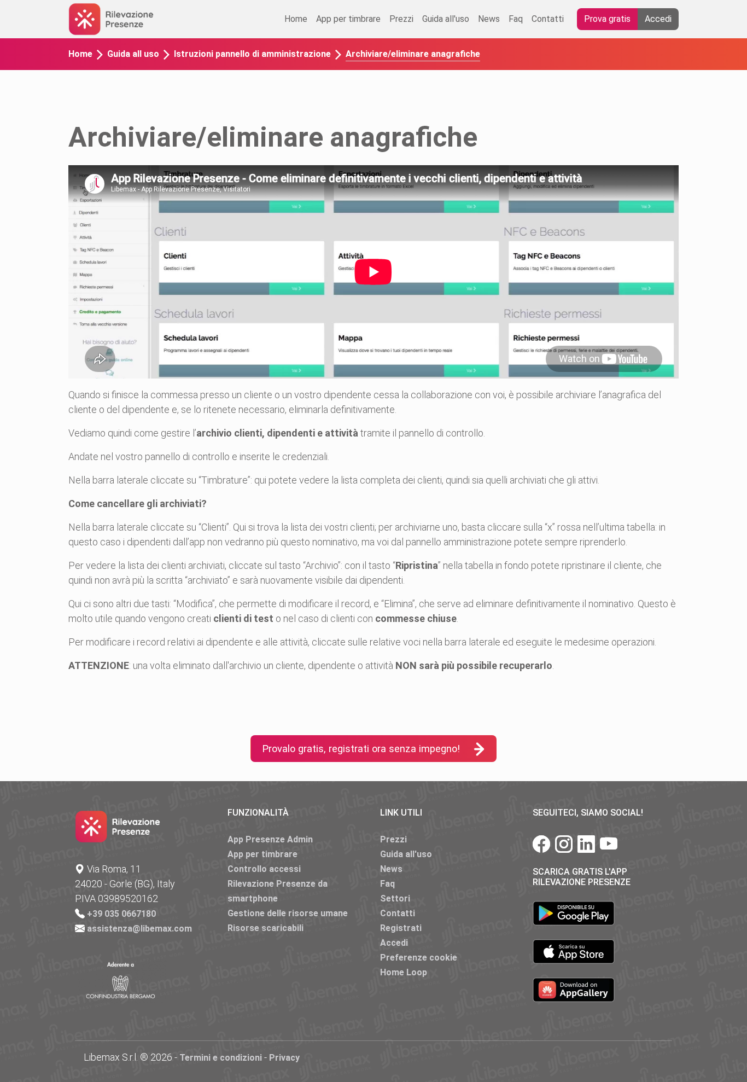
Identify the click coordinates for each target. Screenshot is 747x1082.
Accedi (658, 19)
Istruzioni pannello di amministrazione (252, 54)
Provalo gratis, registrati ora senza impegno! (361, 748)
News (489, 19)
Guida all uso (133, 54)
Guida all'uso (445, 19)
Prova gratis (607, 19)
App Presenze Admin (270, 839)
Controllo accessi (264, 869)
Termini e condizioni (220, 1057)
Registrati (401, 928)
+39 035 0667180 (121, 914)
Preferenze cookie (418, 957)
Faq (516, 19)
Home (295, 19)
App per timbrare (348, 19)
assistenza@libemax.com (139, 928)
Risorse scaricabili (265, 928)
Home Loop (403, 972)
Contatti (548, 19)
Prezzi (401, 19)
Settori (395, 898)
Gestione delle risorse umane (287, 913)
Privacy (284, 1057)
